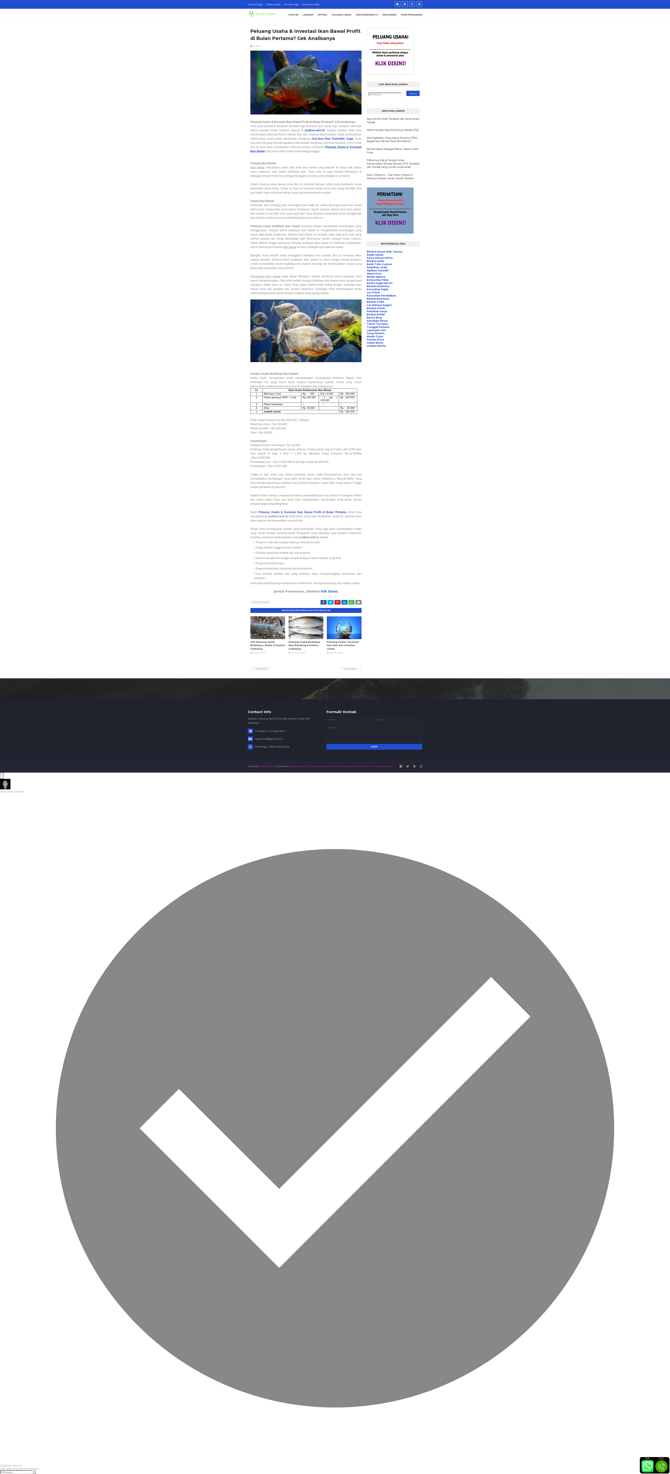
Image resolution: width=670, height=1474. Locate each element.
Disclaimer (355, 766)
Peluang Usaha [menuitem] (341, 14)
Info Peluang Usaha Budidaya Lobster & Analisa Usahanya (267, 645)
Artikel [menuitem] (322, 14)
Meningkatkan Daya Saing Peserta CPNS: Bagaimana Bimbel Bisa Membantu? (392, 139)
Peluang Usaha (260, 602)
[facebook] (397, 4)
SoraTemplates (266, 766)
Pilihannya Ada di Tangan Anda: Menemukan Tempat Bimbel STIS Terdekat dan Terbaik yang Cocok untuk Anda (393, 164)
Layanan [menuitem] (308, 14)
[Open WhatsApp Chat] (1, 776)
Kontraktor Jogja (310, 4)
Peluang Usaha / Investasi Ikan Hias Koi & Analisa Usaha (343, 645)
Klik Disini (329, 591)
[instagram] (412, 4)
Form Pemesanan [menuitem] (411, 14)
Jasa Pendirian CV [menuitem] (367, 14)
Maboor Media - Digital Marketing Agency (311, 766)
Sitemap (389, 766)
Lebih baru (262, 669)
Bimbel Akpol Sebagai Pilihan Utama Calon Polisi (393, 150)
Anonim (256, 46)
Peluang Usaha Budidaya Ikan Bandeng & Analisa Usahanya (304, 645)
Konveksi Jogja (291, 4)
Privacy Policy (341, 766)
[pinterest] (419, 4)
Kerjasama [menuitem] (389, 14)
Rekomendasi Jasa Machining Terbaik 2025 (393, 130)
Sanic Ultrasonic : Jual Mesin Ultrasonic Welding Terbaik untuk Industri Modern (390, 176)
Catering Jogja (255, 4)
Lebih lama (350, 669)
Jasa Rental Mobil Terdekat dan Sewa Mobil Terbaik (393, 120)
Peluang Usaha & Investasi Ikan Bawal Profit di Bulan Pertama (302, 512)
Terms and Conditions (373, 766)
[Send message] (34, 1472)
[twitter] (405, 4)
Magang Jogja (273, 4)
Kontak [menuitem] (294, 14)
